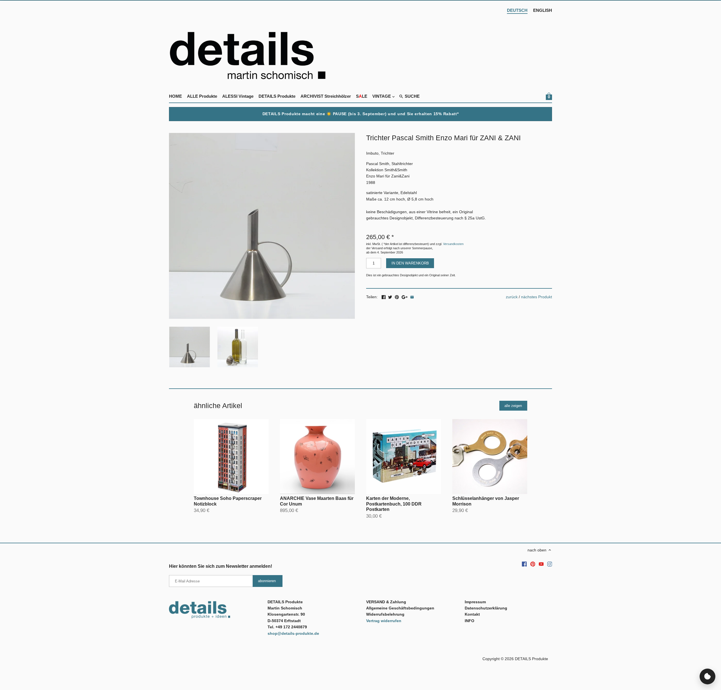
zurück (512, 297)
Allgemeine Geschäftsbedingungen (400, 608)
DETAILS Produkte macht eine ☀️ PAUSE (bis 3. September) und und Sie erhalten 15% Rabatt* (360, 114)
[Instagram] (549, 564)
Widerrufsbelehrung (385, 614)
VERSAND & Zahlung (386, 602)
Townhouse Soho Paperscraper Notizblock (228, 501)
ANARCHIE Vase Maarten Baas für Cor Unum (316, 501)
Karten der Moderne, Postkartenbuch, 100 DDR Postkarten (394, 504)
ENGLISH (542, 10)
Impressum (475, 602)
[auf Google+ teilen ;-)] (405, 296)
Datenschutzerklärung (486, 608)
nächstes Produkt (536, 297)
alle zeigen (513, 406)
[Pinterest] (532, 564)
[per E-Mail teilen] (412, 296)
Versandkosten (453, 244)
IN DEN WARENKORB (410, 263)
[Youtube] (541, 564)
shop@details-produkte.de (293, 633)
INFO (469, 620)
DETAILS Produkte (531, 658)
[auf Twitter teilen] (390, 296)
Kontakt (472, 614)
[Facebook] (524, 564)
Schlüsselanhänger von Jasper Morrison (485, 501)
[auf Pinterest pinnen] (397, 296)
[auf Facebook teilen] (384, 296)
